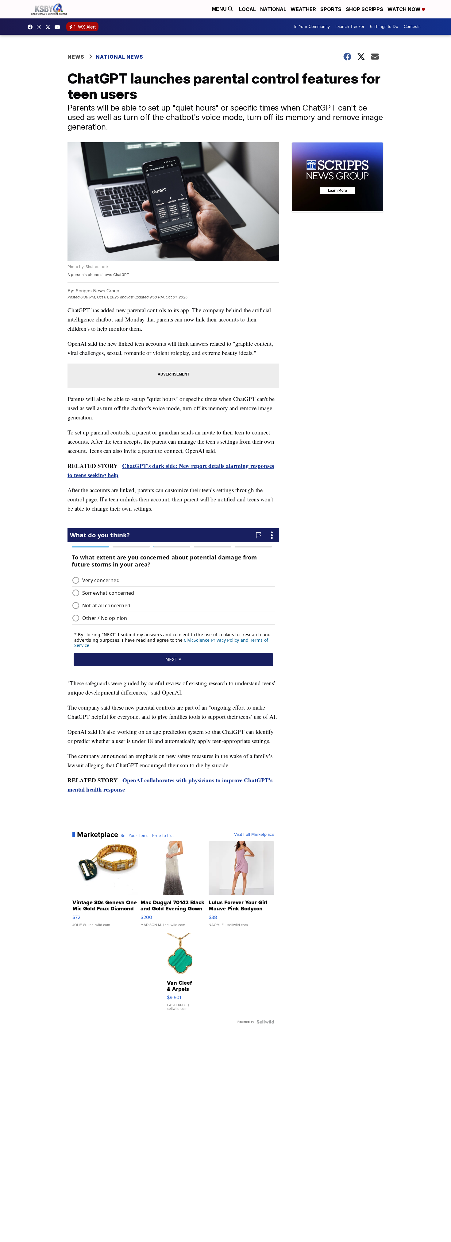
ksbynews (32, 27)
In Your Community (312, 26)
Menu (220, 9)
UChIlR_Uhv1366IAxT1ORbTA (59, 27)
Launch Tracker (349, 26)
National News (119, 57)
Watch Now (404, 9)
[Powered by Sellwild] (265, 1022)
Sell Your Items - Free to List (147, 836)
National (273, 9)
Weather (303, 9)
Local (247, 9)
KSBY (49, 27)
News (75, 57)
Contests (412, 26)
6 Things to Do (384, 26)
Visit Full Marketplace (254, 834)
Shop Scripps (364, 9)
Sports (330, 9)
